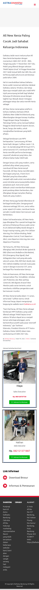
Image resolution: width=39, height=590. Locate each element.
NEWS (27, 338)
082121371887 (21, 450)
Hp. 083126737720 (19, 397)
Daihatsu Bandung (10, 338)
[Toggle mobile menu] (35, 5)
